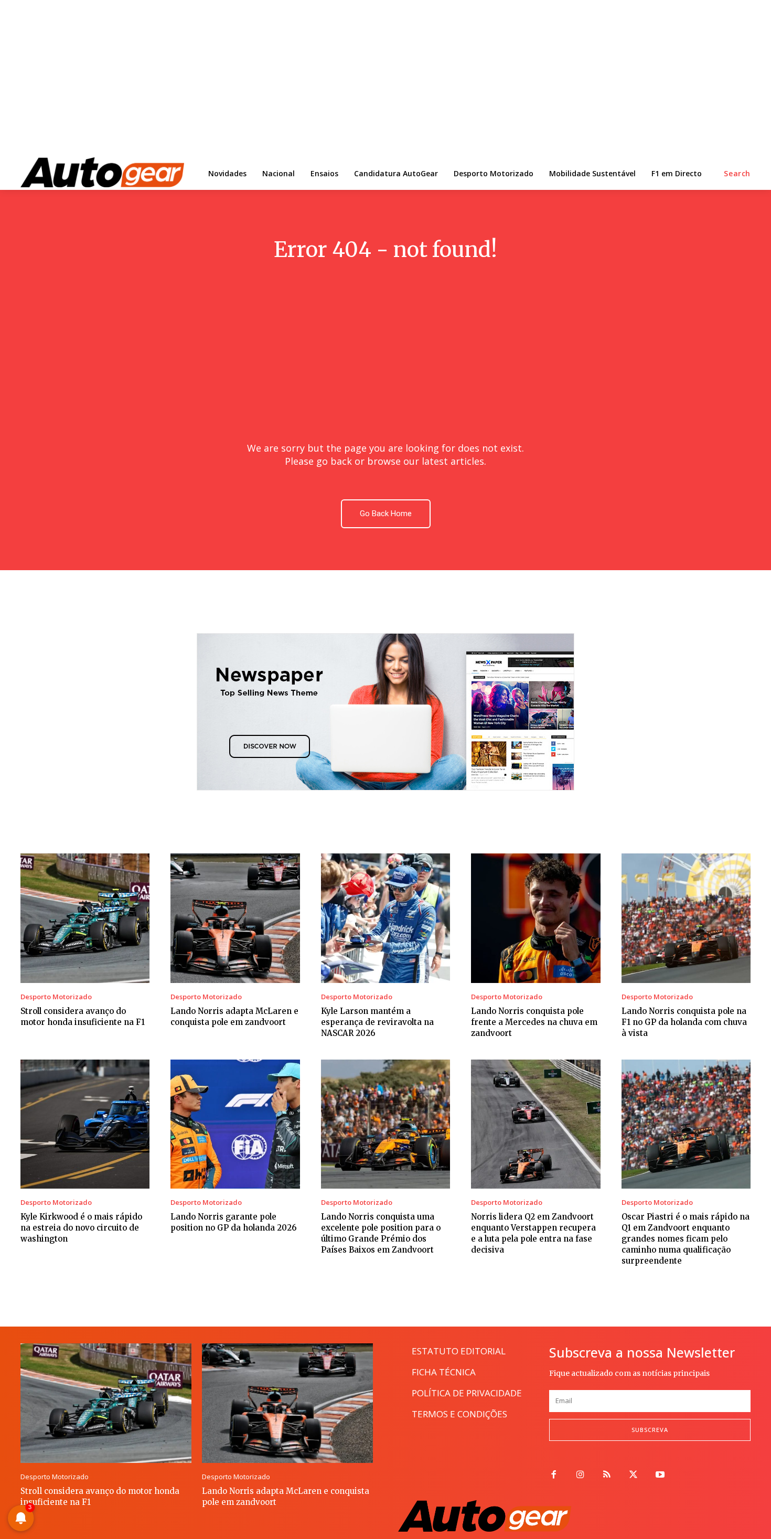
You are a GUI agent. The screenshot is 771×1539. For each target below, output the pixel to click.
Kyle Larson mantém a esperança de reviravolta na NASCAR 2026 (377, 1022)
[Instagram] (580, 1475)
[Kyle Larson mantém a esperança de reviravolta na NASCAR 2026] (385, 917)
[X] (633, 1475)
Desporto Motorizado (56, 996)
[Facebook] (553, 1475)
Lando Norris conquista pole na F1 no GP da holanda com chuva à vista (684, 1022)
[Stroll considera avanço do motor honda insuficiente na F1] (84, 917)
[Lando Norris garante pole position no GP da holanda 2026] (234, 1124)
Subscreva (649, 1430)
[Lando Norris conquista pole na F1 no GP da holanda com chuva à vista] (686, 917)
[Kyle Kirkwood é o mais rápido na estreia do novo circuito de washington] (84, 1124)
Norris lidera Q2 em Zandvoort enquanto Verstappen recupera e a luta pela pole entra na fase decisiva (533, 1233)
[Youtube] (660, 1475)
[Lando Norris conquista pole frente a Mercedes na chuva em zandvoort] (535, 917)
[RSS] (607, 1475)
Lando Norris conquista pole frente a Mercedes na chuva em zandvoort (534, 1022)
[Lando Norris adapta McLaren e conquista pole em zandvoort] (234, 917)
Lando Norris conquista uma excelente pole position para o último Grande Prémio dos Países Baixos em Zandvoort (381, 1233)
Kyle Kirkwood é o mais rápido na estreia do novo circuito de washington (81, 1228)
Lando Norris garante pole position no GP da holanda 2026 (233, 1222)
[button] (737, 174)
